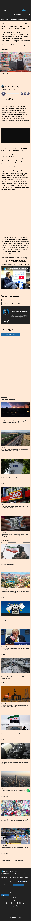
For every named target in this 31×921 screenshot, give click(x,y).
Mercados (3, 532)
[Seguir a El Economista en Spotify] (17, 903)
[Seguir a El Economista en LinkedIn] (10, 903)
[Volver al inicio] (15, 871)
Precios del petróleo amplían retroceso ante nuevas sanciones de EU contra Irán (14, 706)
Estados (3, 447)
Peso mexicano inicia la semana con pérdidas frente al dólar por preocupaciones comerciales (15, 535)
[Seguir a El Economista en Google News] (26, 903)
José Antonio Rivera (6, 540)
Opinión (3, 618)
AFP (3, 483)
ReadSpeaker (17, 94)
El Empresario (18, 873)
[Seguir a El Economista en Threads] (13, 906)
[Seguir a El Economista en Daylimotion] (23, 903)
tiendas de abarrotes (8, 303)
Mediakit (9, 876)
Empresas (3, 504)
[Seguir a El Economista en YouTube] (13, 903)
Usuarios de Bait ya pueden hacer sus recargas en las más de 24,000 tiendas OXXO (14, 507)
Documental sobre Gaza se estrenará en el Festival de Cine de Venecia (15, 677)
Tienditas (19, 303)
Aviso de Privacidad (12, 877)
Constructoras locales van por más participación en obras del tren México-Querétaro (14, 450)
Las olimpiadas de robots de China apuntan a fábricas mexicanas (15, 848)
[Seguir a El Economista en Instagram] (20, 903)
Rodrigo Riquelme (5, 853)
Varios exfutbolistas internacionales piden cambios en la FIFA (15, 478)
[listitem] (3, 94)
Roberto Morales (5, 796)
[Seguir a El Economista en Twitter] (7, 903)
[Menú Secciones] (1, 14)
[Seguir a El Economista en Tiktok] (17, 906)
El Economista (12, 873)
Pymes (2, 23)
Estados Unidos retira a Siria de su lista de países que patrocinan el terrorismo (14, 734)
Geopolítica (4, 419)
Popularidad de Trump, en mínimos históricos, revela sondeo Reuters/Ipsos (15, 649)
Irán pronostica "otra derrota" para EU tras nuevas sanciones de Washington (14, 563)
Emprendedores (7, 299)
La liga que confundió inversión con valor (12, 620)
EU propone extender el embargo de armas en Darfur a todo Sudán (15, 763)
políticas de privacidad (16, 897)
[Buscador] (4, 14)
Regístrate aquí (5, 895)
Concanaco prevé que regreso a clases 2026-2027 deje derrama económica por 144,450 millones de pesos (14, 819)
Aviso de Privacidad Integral (22, 877)
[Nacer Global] (22, 882)
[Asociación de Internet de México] (19, 918)
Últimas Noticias (5, 19)
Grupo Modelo (18, 299)
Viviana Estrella (5, 455)
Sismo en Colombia (23, 19)
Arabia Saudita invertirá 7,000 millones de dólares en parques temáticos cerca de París (15, 592)
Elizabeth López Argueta (15, 86)
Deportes (3, 475)
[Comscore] (13, 917)
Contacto (3, 878)
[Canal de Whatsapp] (28, 790)
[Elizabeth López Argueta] (2, 86)
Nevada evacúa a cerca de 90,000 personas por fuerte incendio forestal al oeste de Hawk (14, 421)
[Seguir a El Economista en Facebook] (4, 903)
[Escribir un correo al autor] (7, 321)
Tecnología (4, 845)
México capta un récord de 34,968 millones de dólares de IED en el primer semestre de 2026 (15, 791)
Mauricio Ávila (5, 625)
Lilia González (5, 824)
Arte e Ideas (4, 674)
